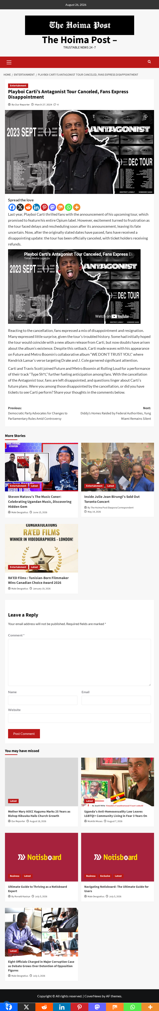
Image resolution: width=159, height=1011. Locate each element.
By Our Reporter (21, 104)
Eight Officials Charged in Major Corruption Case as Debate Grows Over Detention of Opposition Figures (41, 966)
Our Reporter (18, 821)
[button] (9, 62)
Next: (116, 413)
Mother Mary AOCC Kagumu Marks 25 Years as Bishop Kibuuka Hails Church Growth (39, 813)
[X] (20, 207)
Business (14, 876)
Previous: (37, 413)
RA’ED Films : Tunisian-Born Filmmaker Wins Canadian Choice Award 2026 (38, 580)
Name (12, 692)
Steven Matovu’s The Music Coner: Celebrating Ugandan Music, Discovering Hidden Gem (39, 501)
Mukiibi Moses (95, 821)
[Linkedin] (36, 207)
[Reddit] (28, 207)
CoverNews (92, 996)
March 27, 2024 (43, 104)
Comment (16, 635)
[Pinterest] (44, 207)
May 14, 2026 (94, 512)
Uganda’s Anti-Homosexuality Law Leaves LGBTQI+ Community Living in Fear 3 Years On (115, 813)
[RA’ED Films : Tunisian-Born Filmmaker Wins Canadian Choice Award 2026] (41, 548)
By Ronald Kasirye (20, 896)
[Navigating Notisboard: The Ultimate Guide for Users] (117, 857)
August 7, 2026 (114, 821)
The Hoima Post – (79, 40)
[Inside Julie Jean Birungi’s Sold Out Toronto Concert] (117, 467)
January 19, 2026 (42, 588)
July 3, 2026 (39, 976)
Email (85, 692)
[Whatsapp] (68, 207)
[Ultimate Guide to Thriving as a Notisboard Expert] (41, 857)
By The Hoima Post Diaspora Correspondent (111, 507)
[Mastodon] (52, 207)
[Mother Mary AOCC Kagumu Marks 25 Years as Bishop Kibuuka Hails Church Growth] (41, 782)
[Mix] (60, 207)
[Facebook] (12, 207)
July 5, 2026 (41, 896)
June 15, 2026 (40, 512)
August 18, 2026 (38, 821)
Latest (34, 486)
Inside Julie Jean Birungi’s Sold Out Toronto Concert (112, 499)
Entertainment (18, 85)
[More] (76, 207)
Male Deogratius (19, 512)
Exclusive (105, 876)
